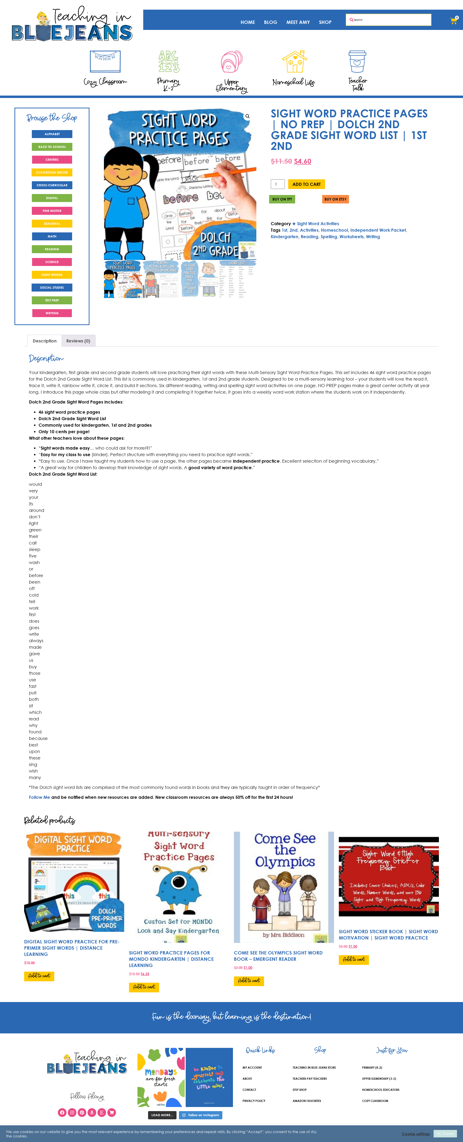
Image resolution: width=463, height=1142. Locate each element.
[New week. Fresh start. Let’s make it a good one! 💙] (161, 1077)
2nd (294, 230)
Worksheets (352, 236)
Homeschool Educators (380, 1090)
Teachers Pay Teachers (310, 1078)
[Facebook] (62, 1112)
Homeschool (334, 230)
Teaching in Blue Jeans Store (314, 1067)
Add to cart (307, 184)
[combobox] (389, 20)
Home (248, 22)
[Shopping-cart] (111, 1112)
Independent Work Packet (378, 230)
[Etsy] (101, 1112)
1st (284, 230)
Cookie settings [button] (416, 1134)
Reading (309, 236)
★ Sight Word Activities (315, 223)
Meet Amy (298, 22)
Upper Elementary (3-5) (379, 1078)
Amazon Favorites (307, 1101)
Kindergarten (284, 236)
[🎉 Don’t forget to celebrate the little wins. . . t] (209, 1077)
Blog (270, 22)
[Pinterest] (82, 1112)
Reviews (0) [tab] (78, 340)
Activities (309, 230)
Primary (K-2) (372, 1067)
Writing (373, 236)
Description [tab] (45, 340)
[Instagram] (72, 1112)
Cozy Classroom (375, 1101)
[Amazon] (92, 1112)
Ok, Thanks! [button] (445, 1134)
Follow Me (39, 797)
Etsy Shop (300, 1090)
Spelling (329, 236)
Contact (249, 1090)
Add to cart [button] (39, 976)
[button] (247, 116)
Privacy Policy (254, 1101)
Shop (325, 22)
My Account (252, 1067)
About (247, 1078)
